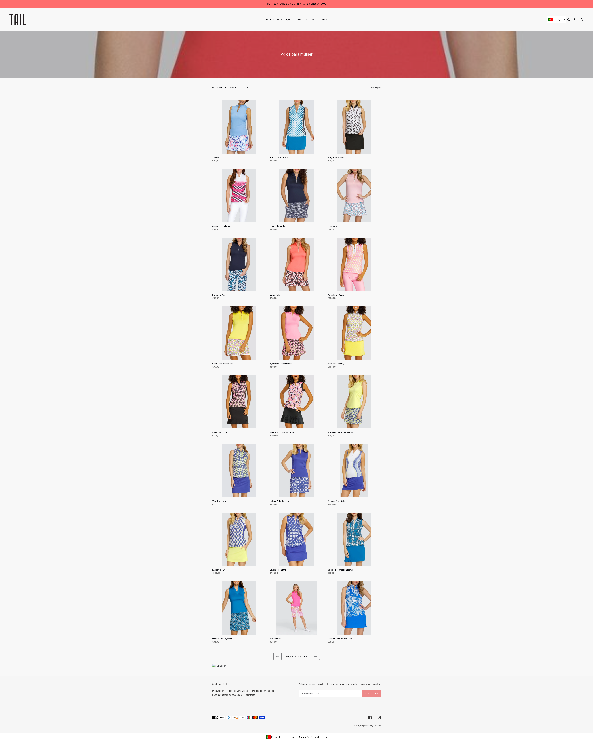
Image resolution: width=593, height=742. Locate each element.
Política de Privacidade (263, 691)
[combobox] (280, 737)
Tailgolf (363, 726)
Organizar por (219, 87)
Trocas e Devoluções (238, 691)
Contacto (250, 695)
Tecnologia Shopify (373, 726)
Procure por (218, 691)
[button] (556, 19)
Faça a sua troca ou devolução (227, 695)
